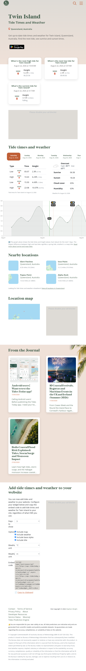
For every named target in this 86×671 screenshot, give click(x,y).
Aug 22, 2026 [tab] (13, 157)
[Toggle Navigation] (81, 3)
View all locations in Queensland (53, 288)
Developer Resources (17, 614)
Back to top (80, 665)
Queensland (16, 29)
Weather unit (10, 546)
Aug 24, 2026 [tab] (40, 157)
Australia (27, 29)
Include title (22, 540)
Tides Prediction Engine (18, 620)
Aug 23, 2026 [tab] (27, 157)
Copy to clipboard (25, 592)
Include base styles (25, 537)
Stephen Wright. (72, 609)
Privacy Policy (14, 611)
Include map (22, 532)
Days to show (10, 524)
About (25, 611)
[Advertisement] (43, 124)
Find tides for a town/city (75, 3)
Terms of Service (24, 609)
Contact (11, 609)
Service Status (14, 617)
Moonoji (26, 617)
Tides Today (6, 3)
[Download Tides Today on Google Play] (16, 47)
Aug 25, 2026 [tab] (54, 157)
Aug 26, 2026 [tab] (67, 157)
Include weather (24, 534)
